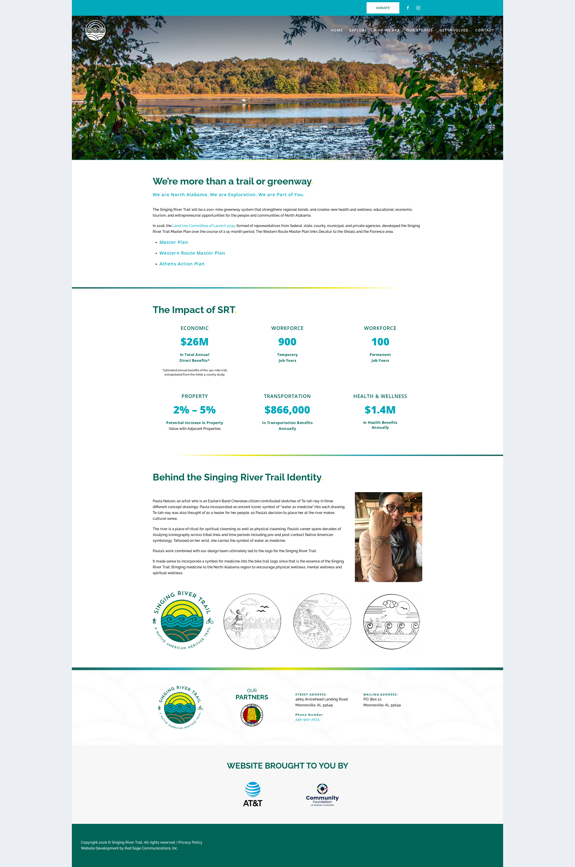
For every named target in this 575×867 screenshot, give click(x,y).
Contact (484, 30)
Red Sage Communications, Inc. (151, 848)
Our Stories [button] (419, 30)
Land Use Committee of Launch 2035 (203, 226)
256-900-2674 (307, 719)
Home (337, 30)
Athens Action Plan (182, 264)
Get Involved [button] (454, 30)
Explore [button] (358, 30)
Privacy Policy (190, 842)
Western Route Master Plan (192, 253)
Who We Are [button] (387, 30)
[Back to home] (95, 30)
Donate (383, 8)
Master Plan (173, 242)
